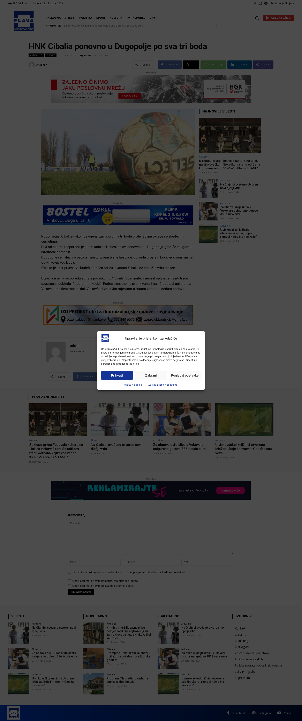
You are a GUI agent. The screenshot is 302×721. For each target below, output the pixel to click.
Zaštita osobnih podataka (163, 384)
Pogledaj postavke (185, 375)
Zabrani (151, 375)
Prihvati (117, 375)
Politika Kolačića (132, 384)
